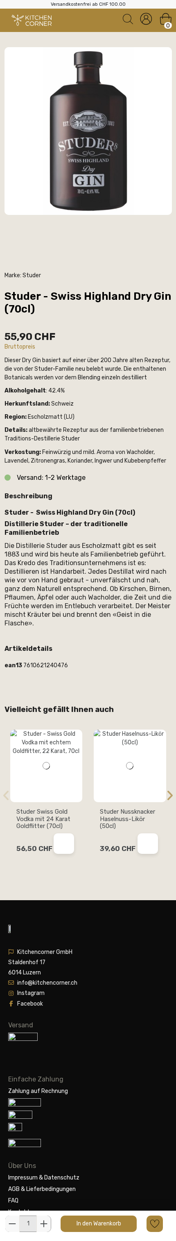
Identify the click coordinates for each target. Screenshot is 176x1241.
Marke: (13, 275)
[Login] (146, 19)
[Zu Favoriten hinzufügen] (155, 1224)
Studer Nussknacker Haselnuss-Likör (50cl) (127, 819)
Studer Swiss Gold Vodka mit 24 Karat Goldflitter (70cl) (43, 819)
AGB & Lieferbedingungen (42, 1189)
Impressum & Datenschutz (43, 1177)
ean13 (13, 665)
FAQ (13, 1200)
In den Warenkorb (99, 1223)
